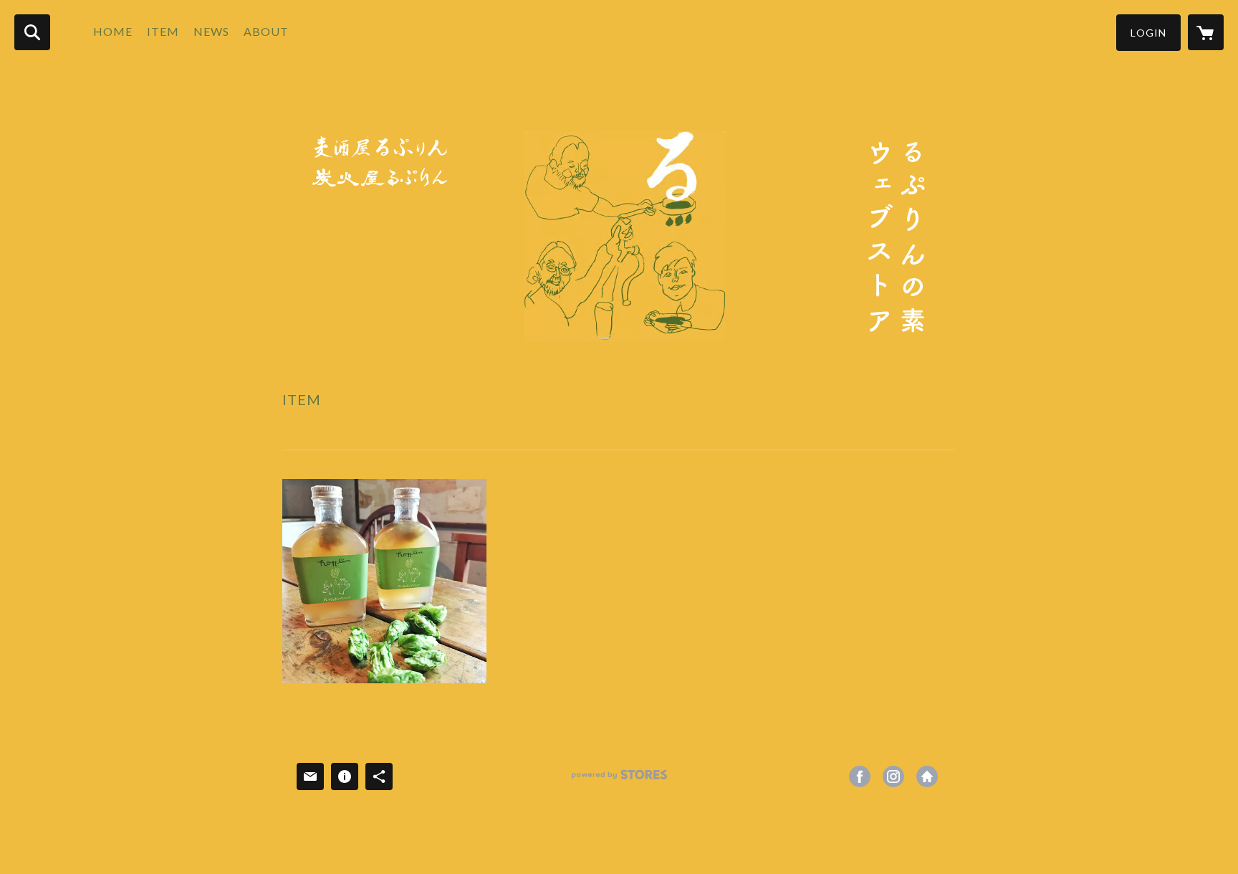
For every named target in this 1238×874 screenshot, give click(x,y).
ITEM (163, 31)
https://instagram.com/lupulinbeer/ (893, 776)
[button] (1148, 32)
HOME (113, 31)
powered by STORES (619, 779)
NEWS (211, 31)
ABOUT (266, 31)
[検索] (32, 32)
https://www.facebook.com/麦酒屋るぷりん (859, 776)
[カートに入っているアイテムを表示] (1206, 32)
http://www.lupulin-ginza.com (927, 776)
